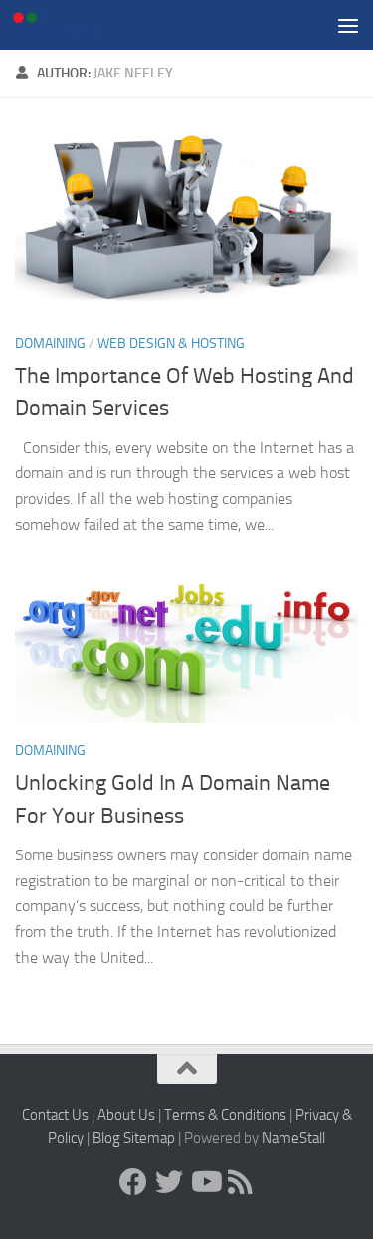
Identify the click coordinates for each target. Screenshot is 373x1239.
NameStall (293, 1138)
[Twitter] (169, 1182)
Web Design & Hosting (171, 343)
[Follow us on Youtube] (205, 1182)
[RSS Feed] (241, 1182)
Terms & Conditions (225, 1115)
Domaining (50, 343)
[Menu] (348, 25)
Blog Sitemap (134, 1138)
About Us (126, 1115)
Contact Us (55, 1115)
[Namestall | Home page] (74, 25)
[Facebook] (133, 1182)
